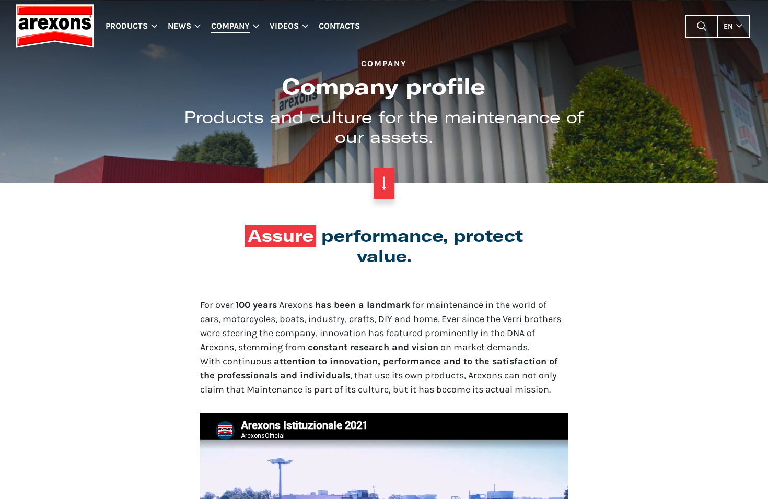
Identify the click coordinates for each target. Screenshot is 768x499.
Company (230, 26)
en (728, 26)
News (179, 26)
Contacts (339, 26)
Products (127, 26)
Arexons (54, 26)
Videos (284, 26)
